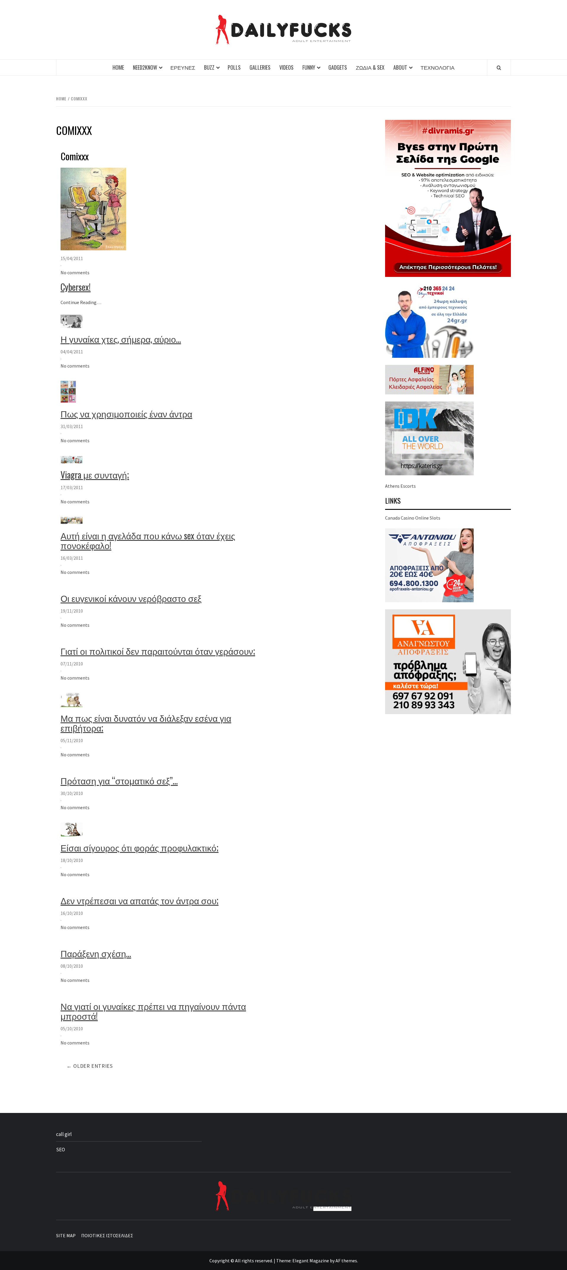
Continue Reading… (81, 302)
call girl (64, 1134)
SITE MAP (66, 1235)
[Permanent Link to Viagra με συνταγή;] (72, 459)
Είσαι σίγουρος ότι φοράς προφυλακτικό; (140, 847)
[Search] (499, 67)
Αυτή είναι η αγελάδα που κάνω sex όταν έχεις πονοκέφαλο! (148, 540)
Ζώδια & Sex (370, 67)
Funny (308, 67)
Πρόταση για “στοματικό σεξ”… (119, 780)
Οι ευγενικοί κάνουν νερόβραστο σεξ (131, 598)
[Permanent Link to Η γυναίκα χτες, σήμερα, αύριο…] (72, 321)
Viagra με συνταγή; (95, 474)
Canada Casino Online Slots (412, 518)
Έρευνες (182, 67)
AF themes (346, 1261)
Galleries (260, 67)
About (400, 67)
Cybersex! (76, 286)
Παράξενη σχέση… (96, 953)
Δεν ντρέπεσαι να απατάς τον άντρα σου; (140, 900)
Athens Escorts (400, 486)
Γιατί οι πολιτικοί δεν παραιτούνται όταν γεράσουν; (158, 650)
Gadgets (337, 67)
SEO (60, 1149)
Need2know (145, 67)
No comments (75, 272)
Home (118, 67)
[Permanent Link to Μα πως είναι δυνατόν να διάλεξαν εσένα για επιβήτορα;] (72, 699)
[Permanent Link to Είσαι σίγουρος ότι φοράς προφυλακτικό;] (72, 829)
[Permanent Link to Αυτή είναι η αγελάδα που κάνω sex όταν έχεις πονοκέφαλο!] (72, 520)
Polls (234, 67)
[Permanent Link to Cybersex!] (93, 208)
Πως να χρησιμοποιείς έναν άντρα (126, 413)
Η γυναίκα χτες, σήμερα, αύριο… (121, 338)
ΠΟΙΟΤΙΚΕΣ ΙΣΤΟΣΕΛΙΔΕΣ (107, 1235)
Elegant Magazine (310, 1261)
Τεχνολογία (437, 67)
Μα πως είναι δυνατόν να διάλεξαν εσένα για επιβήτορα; (146, 722)
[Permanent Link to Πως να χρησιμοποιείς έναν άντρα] (68, 391)
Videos (286, 67)
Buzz (209, 67)
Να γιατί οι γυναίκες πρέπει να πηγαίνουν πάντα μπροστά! (153, 1010)
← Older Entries (89, 1065)
